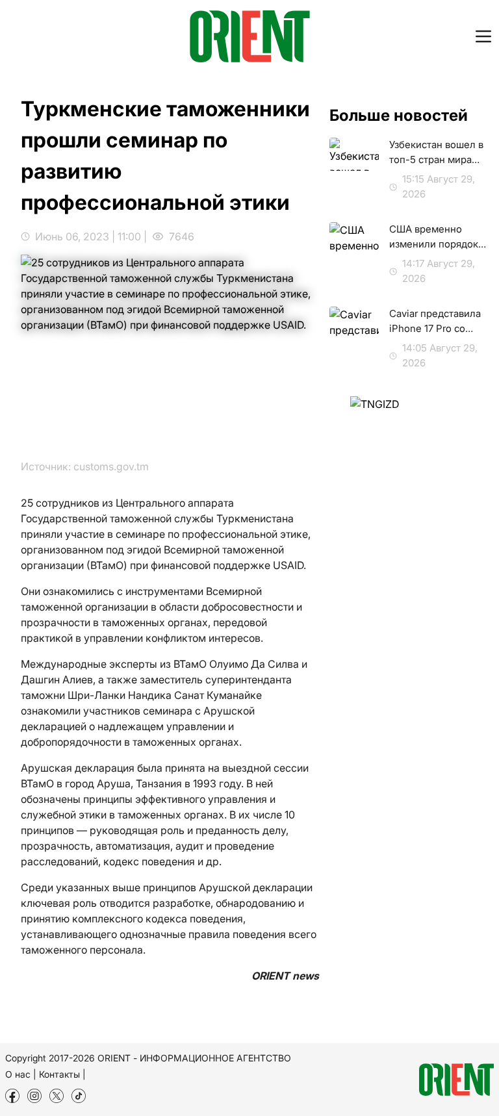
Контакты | (62, 1074)
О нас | (20, 1074)
